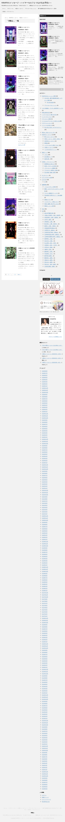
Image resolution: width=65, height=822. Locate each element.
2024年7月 (44, 424)
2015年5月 (44, 658)
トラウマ (27, 37)
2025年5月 (44, 403)
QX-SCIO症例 (50, 102)
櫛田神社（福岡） (48, 258)
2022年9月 (44, 471)
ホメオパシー (45, 175)
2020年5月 (44, 531)
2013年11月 (45, 697)
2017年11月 (45, 594)
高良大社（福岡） (48, 262)
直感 (21, 37)
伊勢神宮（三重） (48, 221)
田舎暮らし (30, 135)
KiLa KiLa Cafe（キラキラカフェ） (53, 127)
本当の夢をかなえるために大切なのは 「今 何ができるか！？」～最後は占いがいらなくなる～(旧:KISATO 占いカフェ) (32, 815)
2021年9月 (44, 496)
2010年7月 (44, 782)
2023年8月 (44, 447)
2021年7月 (44, 501)
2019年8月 (44, 550)
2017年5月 (44, 607)
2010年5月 (44, 786)
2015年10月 (45, 648)
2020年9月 (44, 522)
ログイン (44, 795)
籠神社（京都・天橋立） (50, 226)
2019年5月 (44, 556)
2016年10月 (45, 622)
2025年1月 (44, 411)
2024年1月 (44, 437)
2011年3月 (44, 765)
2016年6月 (44, 631)
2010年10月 (45, 776)
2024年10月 (45, 418)
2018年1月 (44, 590)
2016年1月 (44, 641)
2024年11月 (45, 415)
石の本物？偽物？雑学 (49, 172)
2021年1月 (44, 513)
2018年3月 (44, 586)
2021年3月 (44, 509)
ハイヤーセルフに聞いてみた (51, 145)
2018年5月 (44, 582)
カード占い (29, 33)
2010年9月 (44, 778)
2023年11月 (45, 441)
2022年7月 (44, 475)
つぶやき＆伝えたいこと (50, 149)
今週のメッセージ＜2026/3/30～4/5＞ (51, 362)
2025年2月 (44, 409)
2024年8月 (44, 422)
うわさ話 (22, 162)
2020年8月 (44, 524)
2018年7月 (44, 577)
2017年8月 (44, 601)
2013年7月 (44, 705)
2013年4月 (44, 712)
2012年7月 (44, 731)
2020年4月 (44, 533)
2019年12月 (45, 541)
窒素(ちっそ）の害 (49, 206)
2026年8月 (44, 371)
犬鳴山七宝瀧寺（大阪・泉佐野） (52, 215)
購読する (43, 15)
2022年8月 (44, 473)
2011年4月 (44, 763)
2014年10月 (45, 673)
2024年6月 (44, 426)
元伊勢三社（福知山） (49, 230)
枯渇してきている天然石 (50, 166)
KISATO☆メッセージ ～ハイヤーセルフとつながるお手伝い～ (27, 3)
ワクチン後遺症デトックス (51, 193)
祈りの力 (28, 106)
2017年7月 (44, 603)
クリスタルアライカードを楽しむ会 (51, 121)
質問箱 (46, 143)
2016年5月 (44, 633)
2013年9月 (44, 701)
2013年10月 (45, 699)
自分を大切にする (23, 235)
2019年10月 (45, 545)
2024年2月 (44, 435)
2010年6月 (44, 784)
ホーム (4, 8)
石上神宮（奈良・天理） (50, 243)
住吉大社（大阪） (48, 241)
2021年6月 (44, 503)
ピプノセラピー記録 (47, 177)
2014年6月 (44, 682)
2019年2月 (44, 562)
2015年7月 (44, 654)
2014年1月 (44, 692)
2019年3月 (44, 560)
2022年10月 (45, 469)
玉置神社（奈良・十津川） (51, 245)
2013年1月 (44, 718)
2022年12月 (45, 464)
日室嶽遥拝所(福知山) (49, 228)
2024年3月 (44, 432)
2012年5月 (44, 735)
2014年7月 (44, 680)
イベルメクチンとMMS (50, 186)
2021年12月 (45, 490)
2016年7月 (44, 629)
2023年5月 (44, 454)
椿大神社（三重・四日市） (51, 223)
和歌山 (24, 35)
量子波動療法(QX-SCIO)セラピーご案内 (47, 8)
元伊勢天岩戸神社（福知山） (51, 232)
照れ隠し (29, 160)
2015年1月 (44, 667)
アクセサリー (30, 61)
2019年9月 (44, 548)
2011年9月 (44, 752)
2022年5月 (44, 479)
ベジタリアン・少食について (51, 201)
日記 (43, 209)
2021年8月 (44, 499)
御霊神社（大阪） (48, 238)
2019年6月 (44, 554)
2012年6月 (44, 733)
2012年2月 (44, 742)
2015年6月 (44, 656)
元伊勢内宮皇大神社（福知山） (52, 234)
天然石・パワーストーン (8, 11)
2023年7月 (44, 450)
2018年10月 (45, 571)
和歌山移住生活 (46, 112)
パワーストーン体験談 (49, 168)
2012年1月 (44, 744)
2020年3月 (44, 535)
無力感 (25, 182)
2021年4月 (44, 507)
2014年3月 (44, 688)
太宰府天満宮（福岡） (49, 266)
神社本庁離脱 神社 (49, 213)
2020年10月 (45, 520)
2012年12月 (45, 720)
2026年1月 (44, 386)
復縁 (23, 211)
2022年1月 (44, 488)
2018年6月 (44, 580)
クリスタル (31, 63)
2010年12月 (45, 771)
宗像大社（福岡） (48, 260)
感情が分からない (30, 256)
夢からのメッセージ (49, 136)
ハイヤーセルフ (21, 114)
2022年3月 (44, 484)
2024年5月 (44, 428)
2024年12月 (45, 413)
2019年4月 (44, 558)
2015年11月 (45, 646)
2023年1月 (44, 462)
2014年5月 (44, 684)
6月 (33, 258)
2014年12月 (45, 669)
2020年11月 (45, 518)
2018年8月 (44, 575)
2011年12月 (45, 746)
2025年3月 (44, 407)
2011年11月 (45, 748)
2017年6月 (44, 605)
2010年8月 (44, 780)
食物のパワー (47, 199)
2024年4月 (44, 430)
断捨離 (22, 262)
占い (22, 35)
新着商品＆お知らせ (49, 164)
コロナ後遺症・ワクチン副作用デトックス (52, 108)
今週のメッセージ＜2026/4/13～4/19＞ (52, 354)
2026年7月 (44, 373)
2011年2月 (44, 767)
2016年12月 (45, 618)
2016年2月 (44, 639)
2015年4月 (44, 661)
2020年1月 (44, 539)
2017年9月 (44, 599)
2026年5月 (44, 377)
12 (15, 274)
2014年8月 (44, 678)
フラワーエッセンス (47, 123)
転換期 (25, 209)
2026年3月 (44, 381)
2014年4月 (44, 686)
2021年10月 (45, 494)
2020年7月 (44, 526)
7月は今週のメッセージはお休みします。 (52, 345)
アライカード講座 (46, 119)
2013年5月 (44, 710)
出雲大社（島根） (48, 247)
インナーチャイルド (29, 112)
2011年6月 (44, 759)
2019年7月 (44, 552)
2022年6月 (44, 477)
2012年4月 (44, 737)
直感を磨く (47, 159)
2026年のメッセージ (49, 141)
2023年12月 (45, 439)
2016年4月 (44, 635)
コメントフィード (46, 799)
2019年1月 (44, 565)
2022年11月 (45, 467)
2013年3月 (44, 714)
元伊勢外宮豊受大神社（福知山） (52, 236)
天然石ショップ (25, 84)
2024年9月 (44, 420)
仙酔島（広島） (48, 249)
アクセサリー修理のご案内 (51, 170)
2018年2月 (44, 588)
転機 (28, 137)
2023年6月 (44, 452)
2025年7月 (44, 398)
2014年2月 (44, 690)
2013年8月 (44, 703)
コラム (46, 154)
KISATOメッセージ (22, 33)
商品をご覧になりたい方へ (48, 132)
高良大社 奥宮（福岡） (50, 264)
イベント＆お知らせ (47, 125)
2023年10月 (45, 443)
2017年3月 (44, 612)
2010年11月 (45, 773)
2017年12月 (45, 592)
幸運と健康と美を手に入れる (51, 204)
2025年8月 (44, 396)
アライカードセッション (30, 8)
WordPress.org (46, 801)
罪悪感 (23, 37)
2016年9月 (44, 624)
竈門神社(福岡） (48, 255)
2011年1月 (44, 769)
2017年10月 (45, 597)
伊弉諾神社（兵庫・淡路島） (51, 217)
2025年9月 (44, 394)
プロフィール (10, 8)
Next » (19, 274)
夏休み (24, 137)
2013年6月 (44, 707)
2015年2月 (44, 665)
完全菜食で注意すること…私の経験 (53, 195)
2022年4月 (44, 482)
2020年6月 (44, 528)
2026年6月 (44, 375)
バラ (33, 180)
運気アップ (45, 152)
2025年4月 (44, 405)
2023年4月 (44, 456)
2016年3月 (44, 637)
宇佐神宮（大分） (48, 253)
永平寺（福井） (48, 219)
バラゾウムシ (28, 184)
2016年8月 (44, 626)
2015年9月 (44, 650)
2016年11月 (45, 620)
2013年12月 (45, 695)
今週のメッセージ (19, 8)
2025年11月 (45, 390)
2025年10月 (45, 392)
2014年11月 (45, 671)
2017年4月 (44, 609)
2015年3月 (44, 663)
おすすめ (44, 179)
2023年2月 (44, 460)
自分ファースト (24, 233)
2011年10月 (45, 750)
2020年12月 (45, 516)
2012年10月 (45, 724)
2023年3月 (44, 458)
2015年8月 (44, 652)
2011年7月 (44, 756)
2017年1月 (44, 616)
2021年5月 (44, 505)
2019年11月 (45, 543)
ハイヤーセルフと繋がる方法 (49, 114)
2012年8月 (44, 729)
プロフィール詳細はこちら (55, 336)
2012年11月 (45, 722)
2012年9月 (44, 727)
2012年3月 (44, 739)
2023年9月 (44, 445)
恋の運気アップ (48, 156)
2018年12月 (45, 567)
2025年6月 (44, 401)
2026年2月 (44, 383)
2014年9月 (44, 675)
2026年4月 (44, 379)
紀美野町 (22, 39)
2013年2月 (44, 716)
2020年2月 (44, 537)
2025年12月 (45, 388)
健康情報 (44, 184)
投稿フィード (45, 797)
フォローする (56, 279)
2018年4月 (44, 584)
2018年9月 (44, 573)
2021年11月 (45, 492)
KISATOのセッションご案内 (49, 96)
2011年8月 (44, 754)
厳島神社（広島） (48, 251)
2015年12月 (45, 643)
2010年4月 (44, 788)
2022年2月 (44, 486)
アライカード (22, 110)
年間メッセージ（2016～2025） (52, 139)
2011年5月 (44, 761)
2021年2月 (44, 511)
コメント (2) (21, 145)
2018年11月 (45, 569)
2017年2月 (44, 614)
